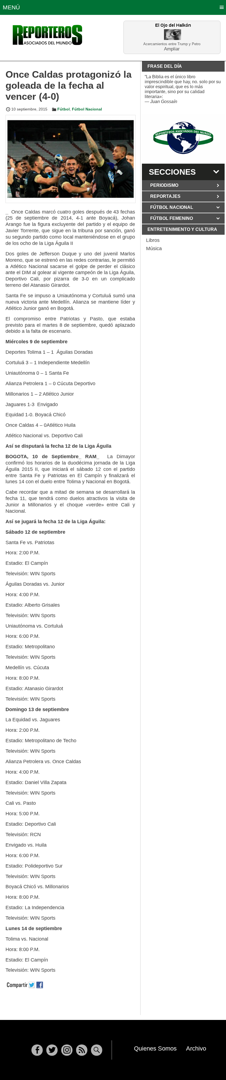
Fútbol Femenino (171, 218)
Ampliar (172, 48)
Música (154, 248)
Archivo (196, 1048)
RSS (81, 1050)
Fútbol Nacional (87, 109)
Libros (153, 240)
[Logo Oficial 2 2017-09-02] (183, 138)
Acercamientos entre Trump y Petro (171, 44)
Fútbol (63, 109)
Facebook (37, 1050)
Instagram (66, 1050)
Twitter (52, 1050)
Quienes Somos (155, 1048)
